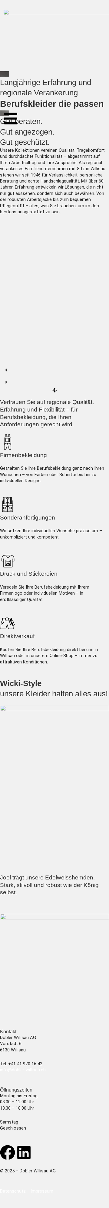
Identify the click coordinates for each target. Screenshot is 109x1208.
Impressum (42, 1191)
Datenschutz (13, 1191)
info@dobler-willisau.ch (23, 1070)
